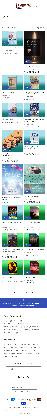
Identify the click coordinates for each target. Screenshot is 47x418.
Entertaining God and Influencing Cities (31, 147)
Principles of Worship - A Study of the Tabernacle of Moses (34, 93)
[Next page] (38, 292)
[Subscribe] (38, 369)
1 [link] (8, 292)
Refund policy (15, 410)
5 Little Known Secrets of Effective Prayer (32, 223)
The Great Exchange (8, 119)
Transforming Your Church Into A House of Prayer (34, 120)
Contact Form (23, 324)
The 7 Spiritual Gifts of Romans (34, 249)
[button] (4, 6)
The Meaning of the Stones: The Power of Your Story (12, 250)
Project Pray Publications (22, 407)
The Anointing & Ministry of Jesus (11, 278)
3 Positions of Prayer (31, 277)
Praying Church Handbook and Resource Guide (12, 154)
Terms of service (38, 410)
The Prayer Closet (8, 92)
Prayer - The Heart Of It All (11, 48)
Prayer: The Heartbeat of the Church (11, 223)
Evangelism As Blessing (31, 196)
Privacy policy (26, 410)
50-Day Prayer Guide (31, 66)
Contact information (24, 413)
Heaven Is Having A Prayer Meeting (11, 198)
